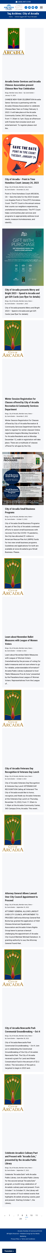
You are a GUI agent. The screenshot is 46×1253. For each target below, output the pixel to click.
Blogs (7, 93)
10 (31, 1215)
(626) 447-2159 (24, 2)
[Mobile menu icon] (41, 7)
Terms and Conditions (28, 1239)
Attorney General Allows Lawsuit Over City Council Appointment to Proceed (21, 897)
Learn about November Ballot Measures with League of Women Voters (21, 640)
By (29, 93)
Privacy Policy (15, 1239)
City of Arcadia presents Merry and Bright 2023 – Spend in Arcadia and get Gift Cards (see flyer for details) (22, 293)
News (20, 93)
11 (37, 1215)
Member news (13, 93)
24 (20, 1219)
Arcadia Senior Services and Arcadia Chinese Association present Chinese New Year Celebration (23, 85)
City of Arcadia (13, 187)
